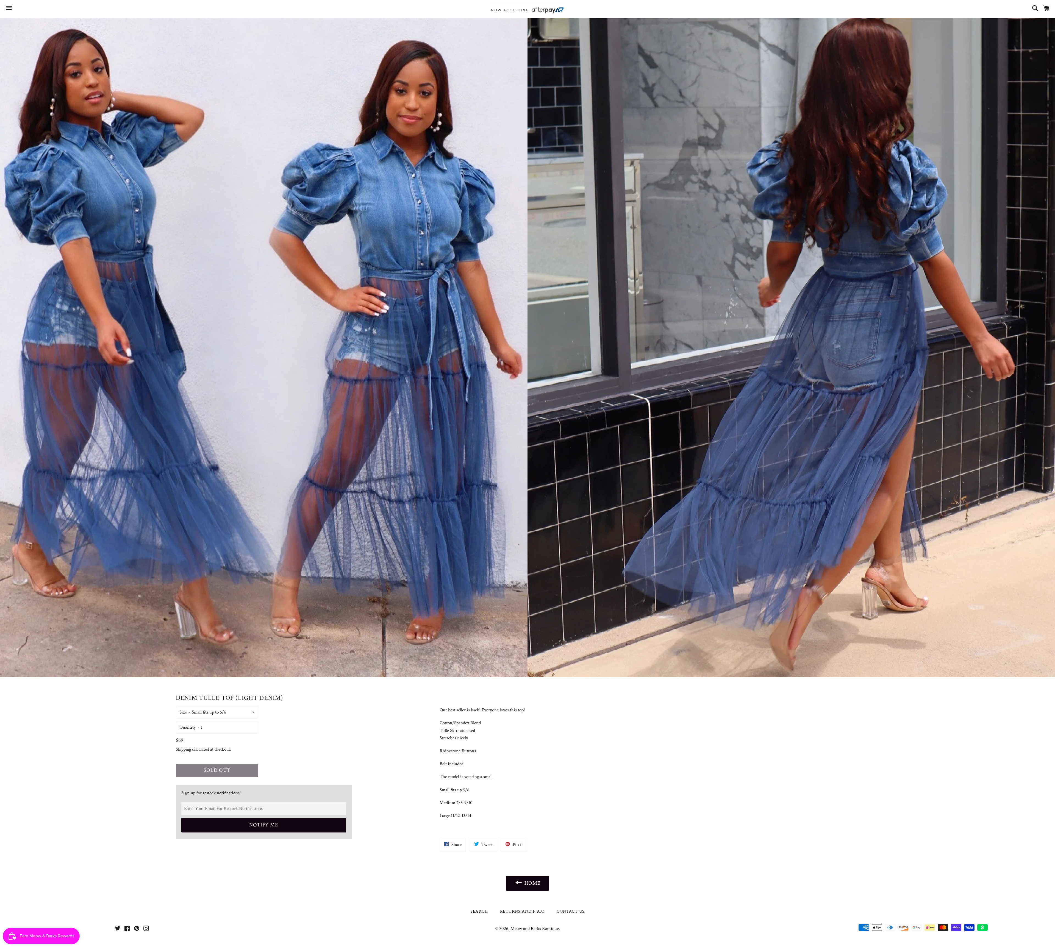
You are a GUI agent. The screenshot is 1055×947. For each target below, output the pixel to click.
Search (479, 911)
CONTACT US (571, 911)
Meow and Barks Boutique (534, 929)
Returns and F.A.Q (522, 911)
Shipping (183, 749)
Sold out (217, 770)
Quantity (187, 727)
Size (183, 712)
